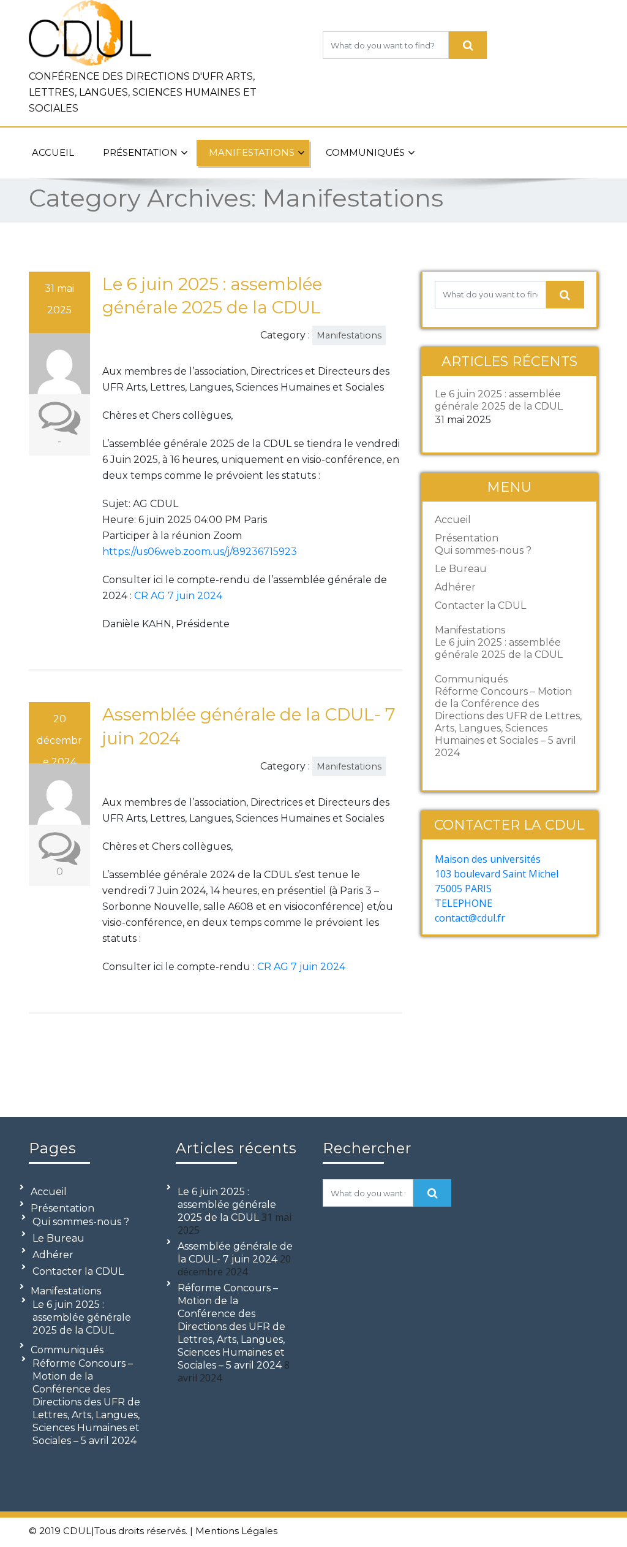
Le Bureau (461, 569)
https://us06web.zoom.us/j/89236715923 (199, 551)
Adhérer (455, 587)
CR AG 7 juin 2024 (178, 596)
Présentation (140, 152)
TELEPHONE (463, 903)
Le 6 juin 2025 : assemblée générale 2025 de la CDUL (499, 400)
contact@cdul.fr (470, 918)
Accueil (53, 152)
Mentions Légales (236, 1531)
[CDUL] (90, 30)
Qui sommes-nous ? (483, 550)
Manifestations (252, 152)
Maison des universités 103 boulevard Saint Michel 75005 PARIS (496, 873)
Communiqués (365, 152)
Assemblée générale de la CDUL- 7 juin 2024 (235, 1252)
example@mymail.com (443, 11)
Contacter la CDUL (480, 605)
